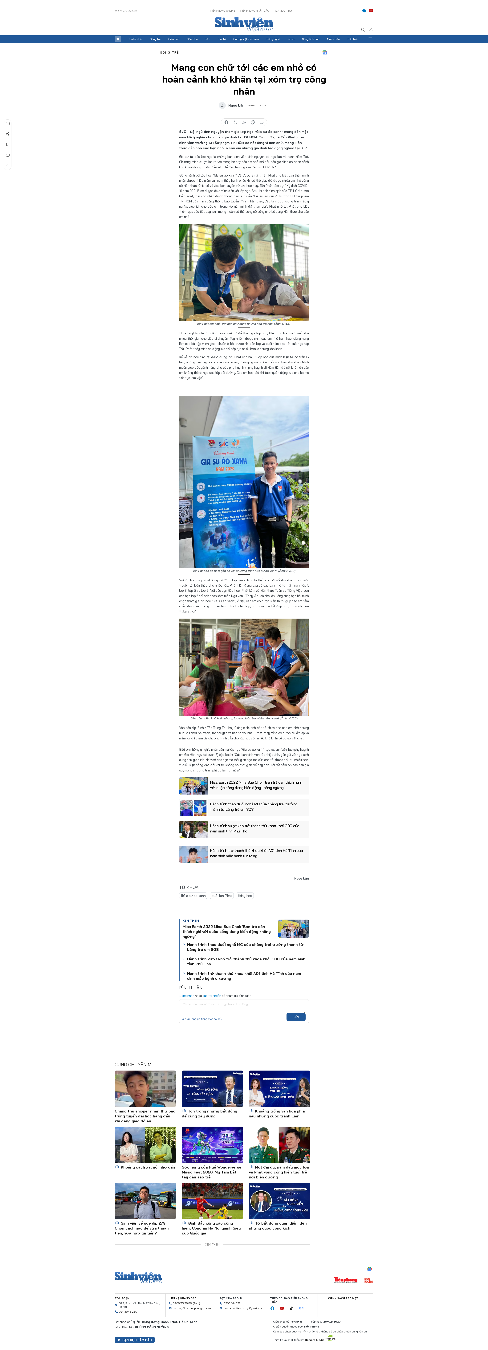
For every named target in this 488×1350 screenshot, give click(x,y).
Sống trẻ (155, 39)
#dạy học (245, 895)
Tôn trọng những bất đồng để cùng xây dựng (209, 1113)
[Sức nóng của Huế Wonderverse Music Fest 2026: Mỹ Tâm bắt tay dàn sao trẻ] (212, 1145)
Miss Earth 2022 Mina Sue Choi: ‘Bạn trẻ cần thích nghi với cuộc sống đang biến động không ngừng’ (256, 785)
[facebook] (364, 11)
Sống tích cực (310, 39)
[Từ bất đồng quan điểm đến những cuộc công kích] (279, 1201)
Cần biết (353, 39)
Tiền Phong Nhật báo (254, 10)
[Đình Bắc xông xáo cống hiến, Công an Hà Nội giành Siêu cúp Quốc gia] (212, 1201)
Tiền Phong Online (222, 10)
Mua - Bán (333, 39)
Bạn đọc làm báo (137, 1340)
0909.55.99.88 (182, 1303)
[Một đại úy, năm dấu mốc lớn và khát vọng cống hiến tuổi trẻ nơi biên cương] (279, 1145)
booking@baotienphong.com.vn (192, 1308)
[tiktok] (293, 1308)
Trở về (8, 166)
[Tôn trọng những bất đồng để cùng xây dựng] (212, 1089)
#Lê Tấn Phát (221, 895)
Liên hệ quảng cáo (183, 1298)
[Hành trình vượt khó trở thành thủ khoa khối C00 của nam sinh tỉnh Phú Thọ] (193, 829)
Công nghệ (273, 39)
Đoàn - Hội (135, 39)
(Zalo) (196, 1303)
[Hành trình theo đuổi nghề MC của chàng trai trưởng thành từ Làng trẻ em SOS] (193, 807)
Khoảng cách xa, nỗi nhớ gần (147, 1167)
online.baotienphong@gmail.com (243, 1308)
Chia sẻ (8, 134)
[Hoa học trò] (368, 1280)
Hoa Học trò (283, 10)
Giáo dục (173, 39)
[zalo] (304, 1308)
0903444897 (232, 1303)
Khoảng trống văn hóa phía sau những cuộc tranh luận (277, 1113)
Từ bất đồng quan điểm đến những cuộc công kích (278, 1225)
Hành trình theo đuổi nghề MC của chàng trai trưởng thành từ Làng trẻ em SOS (253, 807)
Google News (325, 52)
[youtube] (371, 11)
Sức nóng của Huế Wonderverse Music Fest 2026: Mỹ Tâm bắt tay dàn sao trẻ (211, 1172)
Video (291, 39)
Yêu (207, 39)
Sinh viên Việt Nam (138, 1278)
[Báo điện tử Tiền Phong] (345, 1280)
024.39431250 (128, 1311)
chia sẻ (226, 122)
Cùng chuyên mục (136, 1064)
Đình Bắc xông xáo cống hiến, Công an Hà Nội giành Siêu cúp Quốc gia (211, 1228)
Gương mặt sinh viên (246, 39)
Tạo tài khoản (212, 996)
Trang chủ (118, 39)
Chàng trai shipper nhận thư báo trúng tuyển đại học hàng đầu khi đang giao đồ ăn (145, 1116)
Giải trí (222, 39)
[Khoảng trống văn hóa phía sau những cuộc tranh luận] (279, 1089)
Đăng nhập (186, 996)
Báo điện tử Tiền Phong (244, 24)
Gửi (296, 1017)
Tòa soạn (122, 1298)
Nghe (8, 123)
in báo (253, 122)
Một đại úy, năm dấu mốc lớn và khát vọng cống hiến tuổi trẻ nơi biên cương (279, 1172)
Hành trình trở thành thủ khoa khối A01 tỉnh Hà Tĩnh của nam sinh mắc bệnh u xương (256, 853)
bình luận (261, 122)
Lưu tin (8, 144)
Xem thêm (370, 39)
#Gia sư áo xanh (193, 895)
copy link (244, 122)
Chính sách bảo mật (343, 1298)
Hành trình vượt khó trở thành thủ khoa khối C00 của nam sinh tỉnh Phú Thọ (254, 828)
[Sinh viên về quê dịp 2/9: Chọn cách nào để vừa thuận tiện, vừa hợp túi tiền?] (145, 1201)
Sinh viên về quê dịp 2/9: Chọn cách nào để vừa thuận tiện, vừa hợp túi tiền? (142, 1228)
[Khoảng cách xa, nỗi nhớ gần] (145, 1145)
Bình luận (8, 155)
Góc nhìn (192, 39)
